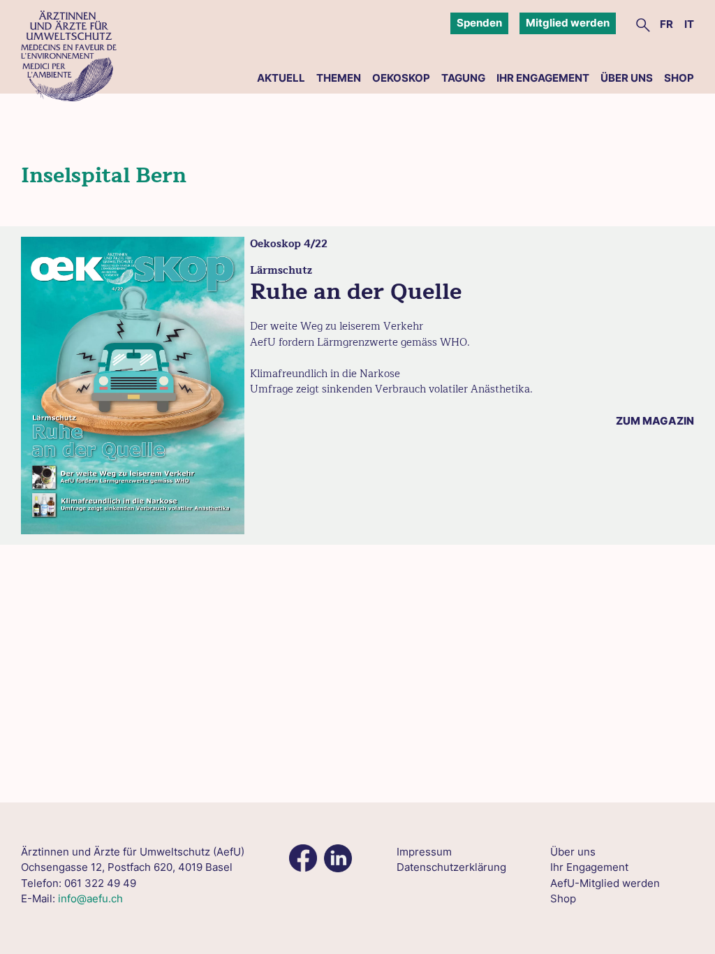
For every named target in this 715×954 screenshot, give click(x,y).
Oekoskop (401, 78)
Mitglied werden (568, 22)
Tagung (463, 78)
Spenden (479, 22)
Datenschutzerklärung (451, 867)
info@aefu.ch (90, 898)
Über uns (626, 78)
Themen (338, 78)
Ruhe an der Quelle (356, 291)
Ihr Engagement (542, 78)
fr (666, 24)
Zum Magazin (655, 420)
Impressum (424, 851)
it (689, 24)
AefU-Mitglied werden (605, 883)
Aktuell (281, 78)
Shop (679, 78)
